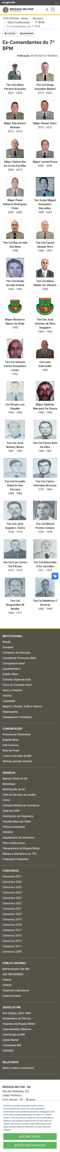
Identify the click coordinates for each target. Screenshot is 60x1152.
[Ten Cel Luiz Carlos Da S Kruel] (15, 549)
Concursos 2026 (12, 881)
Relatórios (10, 1062)
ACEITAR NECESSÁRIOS (30, 1145)
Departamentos (11, 668)
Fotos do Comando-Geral (17, 684)
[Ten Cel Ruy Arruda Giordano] (15, 229)
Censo (6, 800)
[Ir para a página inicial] (18, 10)
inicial (24, 18)
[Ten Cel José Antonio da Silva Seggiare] (45, 306)
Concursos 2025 (12, 887)
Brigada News (10, 739)
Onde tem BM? (11, 810)
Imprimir (27, 33)
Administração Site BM (15, 969)
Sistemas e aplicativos (15, 990)
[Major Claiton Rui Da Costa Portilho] (15, 148)
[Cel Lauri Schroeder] (45, 348)
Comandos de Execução (16, 652)
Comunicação (12, 728)
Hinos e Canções (12, 690)
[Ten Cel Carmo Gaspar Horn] (45, 229)
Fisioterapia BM (11, 1045)
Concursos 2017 (12, 930)
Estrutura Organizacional (16, 679)
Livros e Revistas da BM (16, 755)
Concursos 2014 (12, 935)
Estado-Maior (10, 674)
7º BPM (39, 22)
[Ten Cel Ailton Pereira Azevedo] (15, 71)
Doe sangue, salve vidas (16, 1013)
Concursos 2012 (12, 940)
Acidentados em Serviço (16, 1018)
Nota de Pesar (10, 750)
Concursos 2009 (12, 951)
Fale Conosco (10, 745)
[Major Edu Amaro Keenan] (15, 110)
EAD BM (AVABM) (12, 974)
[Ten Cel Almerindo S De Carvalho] (45, 549)
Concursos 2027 (12, 876)
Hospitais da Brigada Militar (18, 1023)
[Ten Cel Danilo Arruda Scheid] (15, 268)
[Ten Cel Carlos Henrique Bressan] (45, 468)
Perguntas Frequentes (15, 859)
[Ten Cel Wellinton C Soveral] (45, 587)
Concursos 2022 (12, 903)
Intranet (6, 979)
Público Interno (14, 963)
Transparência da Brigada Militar (21, 848)
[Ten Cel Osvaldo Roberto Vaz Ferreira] (15, 468)
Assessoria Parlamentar (16, 734)
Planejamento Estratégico (17, 717)
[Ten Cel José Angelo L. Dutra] (15, 510)
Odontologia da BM (13, 1034)
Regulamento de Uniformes (18, 837)
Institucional (12, 636)
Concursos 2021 (12, 908)
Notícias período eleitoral (17, 761)
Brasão (6, 641)
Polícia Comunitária (13, 826)
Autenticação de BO (13, 789)
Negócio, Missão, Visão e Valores (22, 706)
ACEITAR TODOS (30, 1136)
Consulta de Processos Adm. (19, 658)
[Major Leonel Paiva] (45, 148)
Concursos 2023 (12, 898)
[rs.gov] (8, 2)
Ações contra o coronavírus (18, 1068)
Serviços (38, 18)
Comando (8, 647)
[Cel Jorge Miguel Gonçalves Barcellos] (45, 187)
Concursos (10, 870)
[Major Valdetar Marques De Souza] (45, 391)
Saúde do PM (11, 1007)
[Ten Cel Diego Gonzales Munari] (45, 71)
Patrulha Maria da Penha (16, 821)
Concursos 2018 (12, 924)
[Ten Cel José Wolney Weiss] (15, 429)
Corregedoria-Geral (13, 663)
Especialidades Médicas (16, 1029)
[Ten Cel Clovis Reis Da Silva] (45, 429)
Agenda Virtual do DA (14, 778)
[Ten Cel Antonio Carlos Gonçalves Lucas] (15, 348)
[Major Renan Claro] (45, 110)
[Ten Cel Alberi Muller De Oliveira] (45, 268)
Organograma (10, 711)
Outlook (7, 985)
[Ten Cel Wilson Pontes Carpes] (45, 510)
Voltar (10, 33)
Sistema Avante (11, 995)
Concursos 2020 (12, 914)
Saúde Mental (10, 1040)
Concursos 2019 (12, 919)
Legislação (8, 701)
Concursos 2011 (12, 946)
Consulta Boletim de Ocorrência (20, 805)
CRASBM (7, 1050)
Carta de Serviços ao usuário (19, 794)
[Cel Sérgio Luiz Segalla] (15, 391)
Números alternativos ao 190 (19, 853)
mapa (31, 1099)
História (7, 695)
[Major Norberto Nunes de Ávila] (15, 306)
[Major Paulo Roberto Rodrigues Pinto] (15, 187)
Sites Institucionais (19, 22)
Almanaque (8, 784)
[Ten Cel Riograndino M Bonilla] (15, 587)
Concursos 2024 (12, 892)
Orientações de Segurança (17, 816)
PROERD (7, 832)
